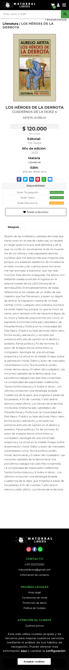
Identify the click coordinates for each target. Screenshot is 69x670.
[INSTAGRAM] (28, 549)
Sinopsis (13, 227)
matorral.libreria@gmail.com (34, 569)
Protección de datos (34, 602)
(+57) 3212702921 (34, 564)
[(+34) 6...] (40, 549)
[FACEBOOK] (34, 549)
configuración (55, 651)
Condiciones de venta (34, 597)
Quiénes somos (34, 625)
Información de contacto (34, 574)
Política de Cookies (34, 608)
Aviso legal (34, 592)
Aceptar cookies (34, 661)
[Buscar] (65, 14)
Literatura (11, 24)
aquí (24, 651)
